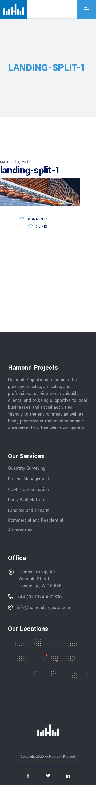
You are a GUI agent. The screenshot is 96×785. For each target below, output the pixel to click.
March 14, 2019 (15, 162)
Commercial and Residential (35, 520)
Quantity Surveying (26, 468)
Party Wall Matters (26, 500)
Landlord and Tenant (28, 510)
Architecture (21, 530)
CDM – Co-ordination (28, 489)
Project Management (29, 479)
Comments (37, 219)
